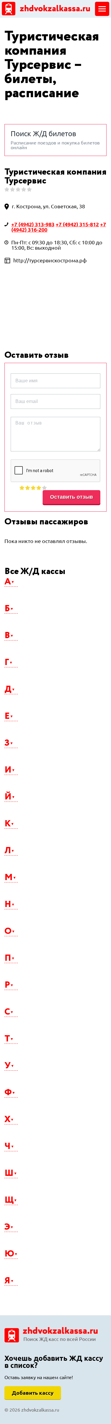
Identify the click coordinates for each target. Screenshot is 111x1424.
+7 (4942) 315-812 (77, 224)
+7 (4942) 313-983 (32, 224)
